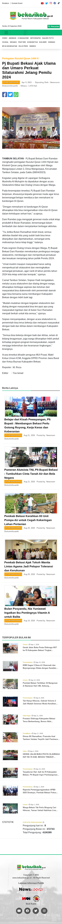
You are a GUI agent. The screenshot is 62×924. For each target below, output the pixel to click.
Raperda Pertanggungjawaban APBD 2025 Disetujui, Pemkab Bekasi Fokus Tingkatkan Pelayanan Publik (39, 791)
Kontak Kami (17, 3)
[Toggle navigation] (6, 32)
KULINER (43, 42)
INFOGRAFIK (35, 38)
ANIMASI (12, 38)
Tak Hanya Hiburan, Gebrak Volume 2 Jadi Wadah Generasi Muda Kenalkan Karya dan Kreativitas (39, 702)
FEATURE (22, 42)
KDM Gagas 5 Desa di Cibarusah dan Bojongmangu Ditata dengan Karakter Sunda (39, 667)
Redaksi (5, 3)
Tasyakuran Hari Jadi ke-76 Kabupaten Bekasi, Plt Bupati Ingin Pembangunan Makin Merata (40, 773)
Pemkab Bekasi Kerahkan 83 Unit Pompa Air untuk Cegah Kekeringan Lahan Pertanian (28, 520)
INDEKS (32, 46)
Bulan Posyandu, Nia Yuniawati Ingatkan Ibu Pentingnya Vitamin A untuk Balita (27, 612)
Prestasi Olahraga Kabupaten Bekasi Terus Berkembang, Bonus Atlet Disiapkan (39, 720)
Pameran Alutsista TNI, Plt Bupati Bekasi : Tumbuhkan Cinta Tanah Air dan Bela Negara (31, 473)
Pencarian (54, 27)
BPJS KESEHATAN (9, 46)
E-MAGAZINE (23, 38)
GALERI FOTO (48, 38)
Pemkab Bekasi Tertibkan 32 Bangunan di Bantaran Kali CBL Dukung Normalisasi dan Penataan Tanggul (40, 684)
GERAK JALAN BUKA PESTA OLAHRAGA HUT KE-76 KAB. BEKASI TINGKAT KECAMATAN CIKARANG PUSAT (41, 756)
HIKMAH (51, 42)
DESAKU (13, 42)
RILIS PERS (23, 46)
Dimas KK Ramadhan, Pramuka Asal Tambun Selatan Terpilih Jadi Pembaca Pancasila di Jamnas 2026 (40, 738)
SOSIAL (5, 42)
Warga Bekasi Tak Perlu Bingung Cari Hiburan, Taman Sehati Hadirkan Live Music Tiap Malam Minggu (39, 809)
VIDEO (4, 38)
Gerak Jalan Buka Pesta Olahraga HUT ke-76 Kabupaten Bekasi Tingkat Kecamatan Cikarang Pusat (40, 649)
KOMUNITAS (32, 42)
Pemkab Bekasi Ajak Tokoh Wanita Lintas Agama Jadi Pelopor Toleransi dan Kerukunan (28, 566)
